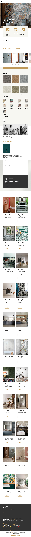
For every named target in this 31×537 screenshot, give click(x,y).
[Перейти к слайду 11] (18, 64)
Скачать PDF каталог (7, 48)
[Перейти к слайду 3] (12, 64)
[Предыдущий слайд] (1, 58)
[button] (24, 48)
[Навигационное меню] (29, 1)
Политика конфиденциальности (15, 533)
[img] (11, 48)
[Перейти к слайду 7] (15, 64)
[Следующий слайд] (29, 58)
